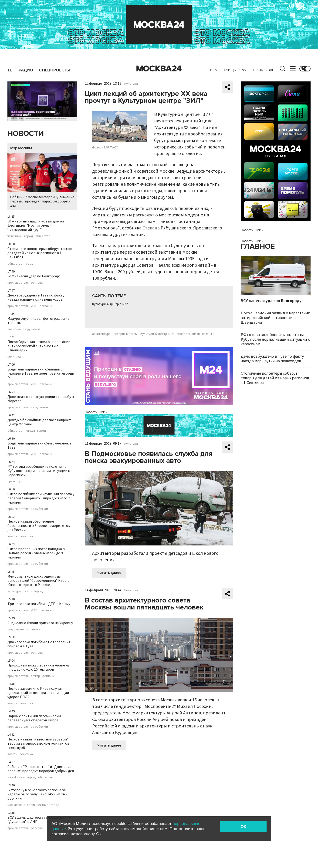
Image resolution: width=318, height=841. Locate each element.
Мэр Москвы (21, 148)
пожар (35, 676)
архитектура (101, 334)
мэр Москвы (16, 777)
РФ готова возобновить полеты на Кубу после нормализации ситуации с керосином (38, 471)
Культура (131, 83)
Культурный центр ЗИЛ (157, 334)
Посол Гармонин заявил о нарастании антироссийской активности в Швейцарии (38, 346)
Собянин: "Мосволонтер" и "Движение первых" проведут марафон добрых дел (42, 201)
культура (14, 591)
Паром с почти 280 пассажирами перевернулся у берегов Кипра (34, 718)
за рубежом (31, 329)
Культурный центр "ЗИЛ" (110, 304)
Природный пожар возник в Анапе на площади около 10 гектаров (38, 667)
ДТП (34, 306)
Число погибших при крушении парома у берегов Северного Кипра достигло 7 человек (40, 498)
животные (14, 236)
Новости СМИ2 (96, 412)
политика (14, 329)
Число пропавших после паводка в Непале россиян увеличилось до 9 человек (36, 553)
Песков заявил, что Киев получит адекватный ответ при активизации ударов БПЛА (38, 693)
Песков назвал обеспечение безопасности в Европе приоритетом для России (39, 525)
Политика (131, 590)
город (28, 236)
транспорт (15, 481)
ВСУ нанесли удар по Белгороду (33, 276)
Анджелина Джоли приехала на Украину (40, 623)
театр (27, 591)
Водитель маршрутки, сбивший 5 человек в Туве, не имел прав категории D (40, 373)
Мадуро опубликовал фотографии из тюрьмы (38, 320)
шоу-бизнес (16, 629)
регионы (37, 282)
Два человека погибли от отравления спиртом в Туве (38, 644)
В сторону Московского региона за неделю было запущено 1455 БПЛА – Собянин (37, 794)
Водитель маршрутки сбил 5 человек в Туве (39, 445)
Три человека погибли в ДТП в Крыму (38, 603)
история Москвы (125, 334)
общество (42, 236)
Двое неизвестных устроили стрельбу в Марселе (40, 399)
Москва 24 (159, 68)
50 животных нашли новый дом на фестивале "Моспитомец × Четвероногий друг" (35, 225)
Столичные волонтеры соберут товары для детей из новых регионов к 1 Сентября (40, 253)
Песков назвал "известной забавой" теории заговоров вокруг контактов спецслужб (38, 743)
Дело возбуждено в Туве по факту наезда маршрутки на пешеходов (35, 297)
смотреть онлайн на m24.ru (196, 334)
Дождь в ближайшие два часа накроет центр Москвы (39, 422)
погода (30, 430)
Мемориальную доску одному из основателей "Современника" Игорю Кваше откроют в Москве (38, 580)
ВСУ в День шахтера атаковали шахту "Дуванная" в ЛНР (38, 819)
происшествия (18, 282)
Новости (25, 133)
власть (12, 536)
